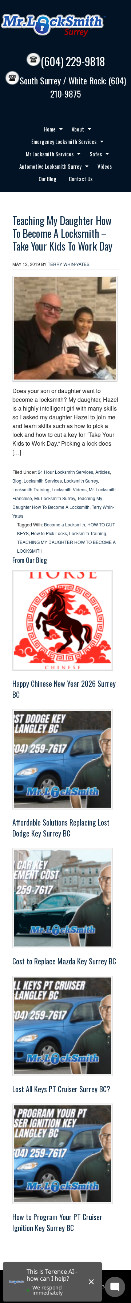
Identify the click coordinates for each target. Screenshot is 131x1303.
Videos (105, 166)
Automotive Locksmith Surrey (48, 167)
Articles (102, 472)
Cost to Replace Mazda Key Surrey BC (64, 961)
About (75, 130)
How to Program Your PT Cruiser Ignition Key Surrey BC (57, 1222)
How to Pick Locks (49, 533)
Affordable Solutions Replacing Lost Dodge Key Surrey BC (61, 828)
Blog (16, 480)
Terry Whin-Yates (69, 264)
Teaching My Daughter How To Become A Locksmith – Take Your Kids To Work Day (62, 233)
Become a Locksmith (64, 524)
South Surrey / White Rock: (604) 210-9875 (73, 87)
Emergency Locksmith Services (61, 142)
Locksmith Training (30, 489)
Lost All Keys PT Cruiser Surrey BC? (61, 1088)
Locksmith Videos (69, 489)
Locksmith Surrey (81, 480)
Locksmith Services (43, 480)
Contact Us (80, 179)
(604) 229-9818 (73, 61)
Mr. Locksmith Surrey (54, 498)
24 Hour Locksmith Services (65, 472)
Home (47, 130)
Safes (93, 155)
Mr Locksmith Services (47, 155)
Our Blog (47, 179)
